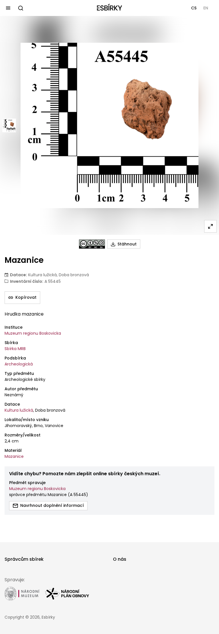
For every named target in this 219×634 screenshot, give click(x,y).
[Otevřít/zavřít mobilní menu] (8, 8)
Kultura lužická (19, 410)
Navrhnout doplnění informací (52, 505)
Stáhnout (127, 244)
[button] (194, 8)
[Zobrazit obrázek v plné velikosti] (210, 226)
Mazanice (14, 456)
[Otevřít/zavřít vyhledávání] (20, 8)
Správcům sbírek (24, 559)
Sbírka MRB (15, 348)
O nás (119, 559)
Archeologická (19, 364)
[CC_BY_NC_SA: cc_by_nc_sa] (92, 244)
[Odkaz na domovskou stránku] (109, 8)
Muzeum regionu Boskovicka (33, 333)
